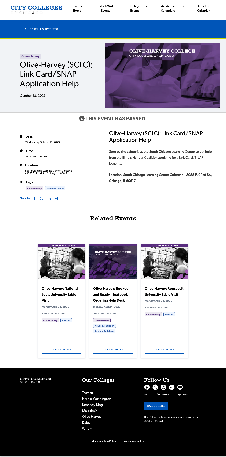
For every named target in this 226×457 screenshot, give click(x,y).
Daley (86, 422)
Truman (87, 393)
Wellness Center (55, 188)
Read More (61, 263)
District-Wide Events (105, 8)
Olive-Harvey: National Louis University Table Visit (60, 294)
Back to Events (44, 29)
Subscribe (156, 406)
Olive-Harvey (30, 56)
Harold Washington (96, 399)
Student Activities (104, 331)
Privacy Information (134, 441)
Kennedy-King (92, 405)
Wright (87, 428)
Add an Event (153, 421)
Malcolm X (89, 410)
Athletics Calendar (203, 8)
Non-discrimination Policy (101, 441)
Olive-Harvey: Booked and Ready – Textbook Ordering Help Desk (111, 294)
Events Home (77, 8)
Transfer (66, 320)
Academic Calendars (168, 8)
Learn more (61, 349)
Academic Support (104, 326)
